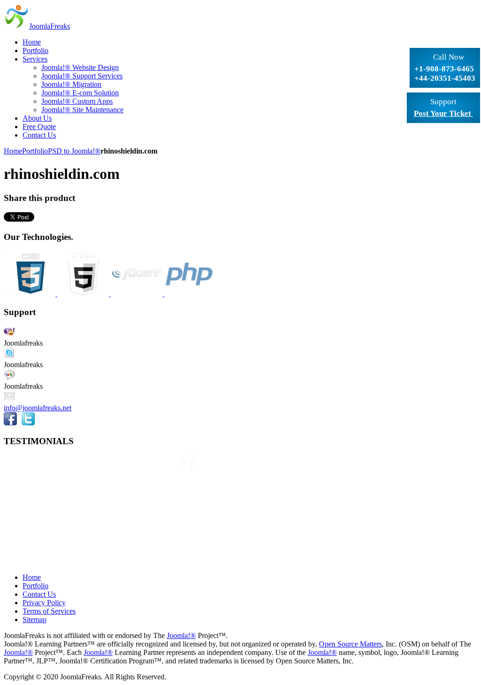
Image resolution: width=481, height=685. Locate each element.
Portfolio (35, 151)
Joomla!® (181, 635)
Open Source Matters (350, 644)
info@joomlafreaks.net (37, 408)
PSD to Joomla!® (74, 151)
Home (13, 151)
